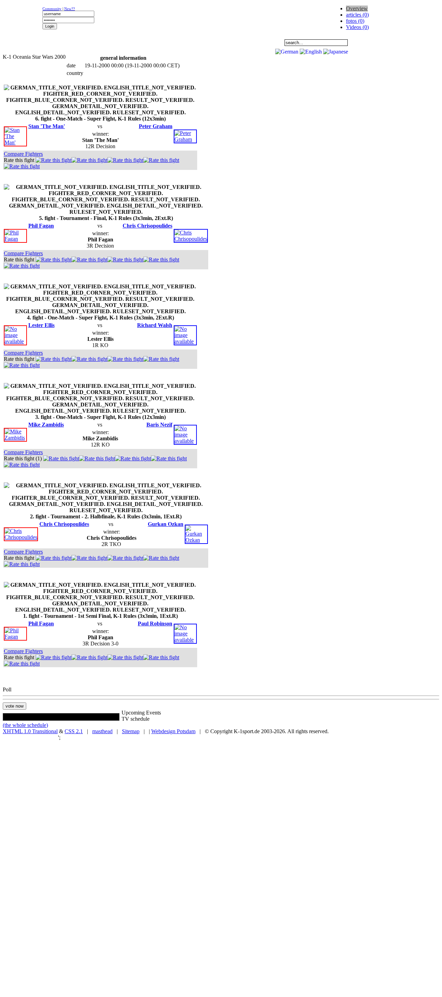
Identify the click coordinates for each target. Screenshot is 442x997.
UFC (111, 42)
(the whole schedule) (25, 725)
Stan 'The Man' (46, 126)
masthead (102, 731)
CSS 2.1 (74, 731)
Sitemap (131, 731)
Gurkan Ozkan (165, 524)
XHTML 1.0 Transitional (30, 731)
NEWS (24, 42)
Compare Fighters (23, 154)
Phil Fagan (41, 226)
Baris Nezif (159, 425)
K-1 (68, 42)
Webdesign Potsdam (173, 731)
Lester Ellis (41, 325)
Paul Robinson (155, 623)
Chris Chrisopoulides (147, 226)
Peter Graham (155, 126)
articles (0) (357, 15)
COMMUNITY (240, 42)
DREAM (154, 42)
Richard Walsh (154, 325)
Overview (357, 8)
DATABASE (197, 42)
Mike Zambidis (46, 425)
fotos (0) (355, 21)
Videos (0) (357, 27)
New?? (69, 9)
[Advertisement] (87, 50)
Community (51, 9)
